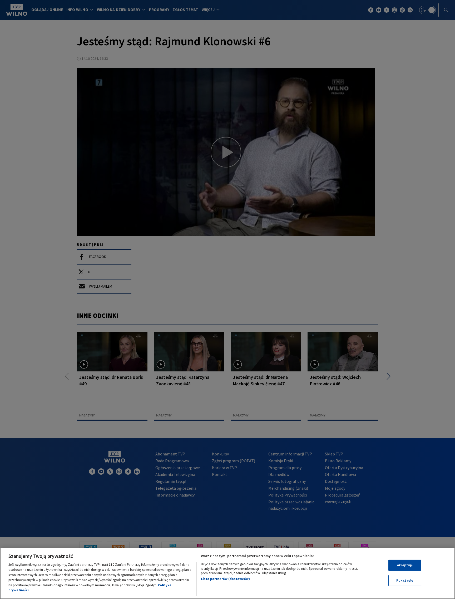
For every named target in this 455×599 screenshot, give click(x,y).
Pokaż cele (404, 580)
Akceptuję (405, 565)
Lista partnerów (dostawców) (225, 579)
